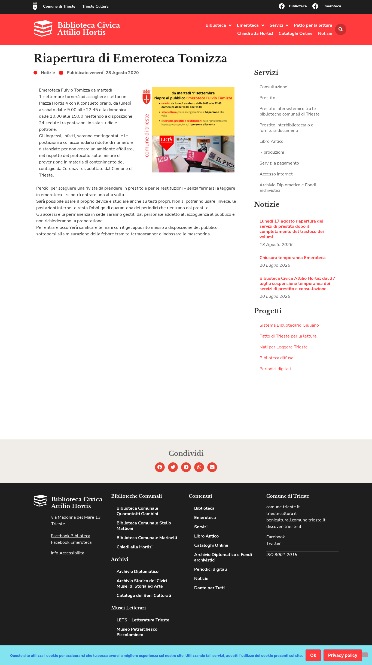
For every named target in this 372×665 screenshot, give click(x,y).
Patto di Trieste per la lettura (288, 336)
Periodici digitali (275, 369)
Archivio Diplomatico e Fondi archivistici (288, 187)
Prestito (267, 98)
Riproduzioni (272, 152)
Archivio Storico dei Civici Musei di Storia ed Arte (142, 583)
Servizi (276, 25)
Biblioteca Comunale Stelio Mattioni (144, 526)
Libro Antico (271, 141)
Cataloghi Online (296, 34)
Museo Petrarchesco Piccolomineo (137, 632)
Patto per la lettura (313, 25)
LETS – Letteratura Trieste (143, 620)
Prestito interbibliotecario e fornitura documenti (286, 127)
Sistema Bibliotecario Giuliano (289, 325)
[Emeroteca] (315, 6)
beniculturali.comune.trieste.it (295, 520)
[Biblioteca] (282, 6)
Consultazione (273, 87)
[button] (340, 29)
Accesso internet (276, 174)
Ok (313, 655)
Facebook (275, 537)
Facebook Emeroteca (71, 542)
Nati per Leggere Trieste (284, 347)
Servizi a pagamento (279, 163)
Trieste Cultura (95, 6)
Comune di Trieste (59, 6)
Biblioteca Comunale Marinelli (147, 538)
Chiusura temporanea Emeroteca (293, 258)
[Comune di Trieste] (35, 6)
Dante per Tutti (209, 588)
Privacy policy (342, 655)
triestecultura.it (281, 514)
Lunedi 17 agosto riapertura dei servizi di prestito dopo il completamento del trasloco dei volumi (292, 229)
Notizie (325, 34)
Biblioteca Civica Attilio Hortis (88, 29)
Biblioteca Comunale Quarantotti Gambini (137, 511)
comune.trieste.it (283, 507)
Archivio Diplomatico (137, 572)
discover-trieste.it (283, 527)
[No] (363, 654)
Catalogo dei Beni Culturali (144, 596)
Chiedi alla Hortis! (255, 34)
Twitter (273, 543)
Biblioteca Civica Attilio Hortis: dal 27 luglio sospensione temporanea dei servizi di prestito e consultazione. (297, 283)
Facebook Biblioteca (70, 536)
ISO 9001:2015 (281, 555)
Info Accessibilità (67, 553)
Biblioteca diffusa (276, 358)
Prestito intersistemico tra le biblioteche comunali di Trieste (290, 111)
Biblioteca (298, 6)
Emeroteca (331, 6)
